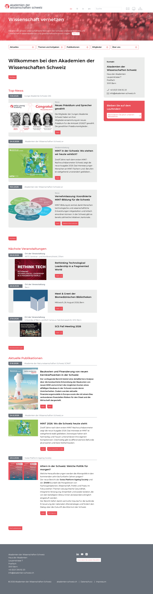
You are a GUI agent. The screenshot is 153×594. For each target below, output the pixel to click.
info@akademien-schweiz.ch (123, 93)
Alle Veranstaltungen (16, 348)
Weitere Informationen (70, 223)
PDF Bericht (52, 513)
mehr (57, 132)
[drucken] (133, 8)
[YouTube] (82, 554)
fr (77, 9)
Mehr (50, 406)
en (89, 9)
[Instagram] (86, 554)
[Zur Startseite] (30, 6)
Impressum (101, 582)
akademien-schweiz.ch (67, 582)
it (83, 9)
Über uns (76, 34)
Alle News (12, 77)
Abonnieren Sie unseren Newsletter (89, 560)
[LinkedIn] (77, 554)
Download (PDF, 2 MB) (55, 449)
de (71, 9)
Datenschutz (86, 582)
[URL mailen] (127, 8)
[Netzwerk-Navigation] (140, 8)
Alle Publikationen (15, 528)
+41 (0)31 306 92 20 (118, 90)
